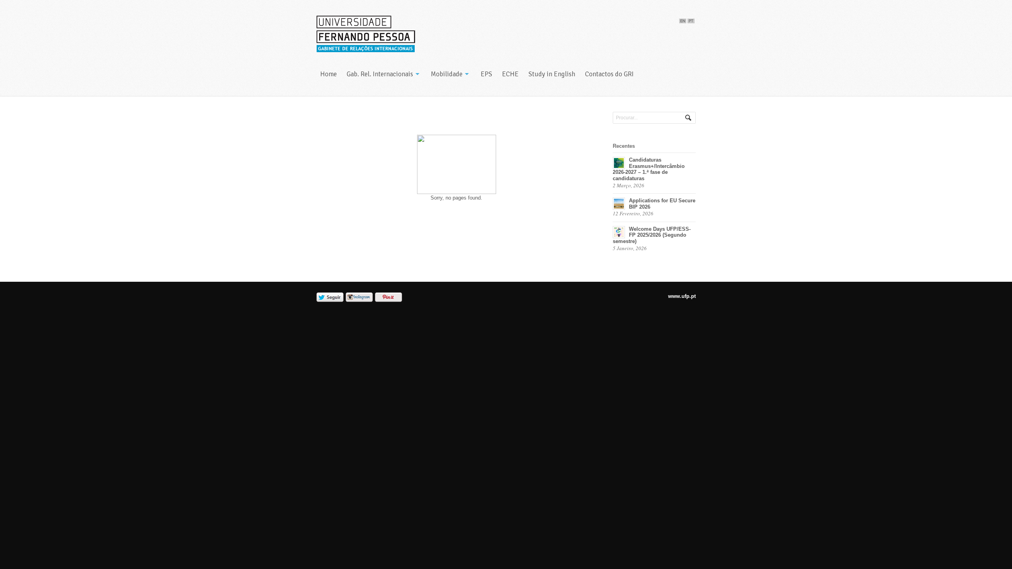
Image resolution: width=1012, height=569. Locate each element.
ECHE (510, 74)
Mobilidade (447, 74)
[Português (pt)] (691, 19)
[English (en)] (682, 19)
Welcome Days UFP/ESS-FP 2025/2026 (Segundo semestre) (652, 235)
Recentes (624, 146)
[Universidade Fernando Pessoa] (365, 34)
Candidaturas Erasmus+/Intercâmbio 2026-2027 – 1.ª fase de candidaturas (649, 169)
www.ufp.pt (682, 296)
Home (328, 74)
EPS (486, 74)
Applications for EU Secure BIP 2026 (662, 204)
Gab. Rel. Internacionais (380, 74)
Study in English (552, 74)
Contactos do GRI (609, 74)
